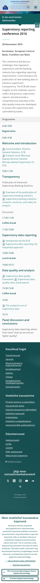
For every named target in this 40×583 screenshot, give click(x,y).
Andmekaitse (12, 418)
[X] (8, 480)
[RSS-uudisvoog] (20, 486)
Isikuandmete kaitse (15, 406)
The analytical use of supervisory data (14, 307)
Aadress (9, 373)
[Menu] (35, 7)
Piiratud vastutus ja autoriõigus (20, 402)
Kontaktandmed (13, 369)
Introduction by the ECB (18, 241)
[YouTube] (26, 480)
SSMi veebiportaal (14, 452)
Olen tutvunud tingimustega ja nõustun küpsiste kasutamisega (21, 572)
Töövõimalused (13, 356)
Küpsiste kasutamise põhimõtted (21, 410)
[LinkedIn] (14, 480)
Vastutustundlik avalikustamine (20, 425)
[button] (35, 2)
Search (28, 7)
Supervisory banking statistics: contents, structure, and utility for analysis (19, 202)
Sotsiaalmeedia (13, 387)
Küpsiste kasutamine (21, 565)
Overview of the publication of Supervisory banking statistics (19, 194)
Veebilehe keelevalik (15, 414)
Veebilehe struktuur (14, 461)
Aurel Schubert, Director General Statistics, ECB (16, 151)
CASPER (9, 448)
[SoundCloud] (32, 480)
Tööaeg (9, 377)
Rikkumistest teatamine (16, 456)
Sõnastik (9, 359)
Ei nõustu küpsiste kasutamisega (22, 578)
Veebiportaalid (12, 440)
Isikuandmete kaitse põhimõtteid (21, 561)
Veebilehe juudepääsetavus (18, 421)
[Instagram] (20, 480)
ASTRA (8, 444)
